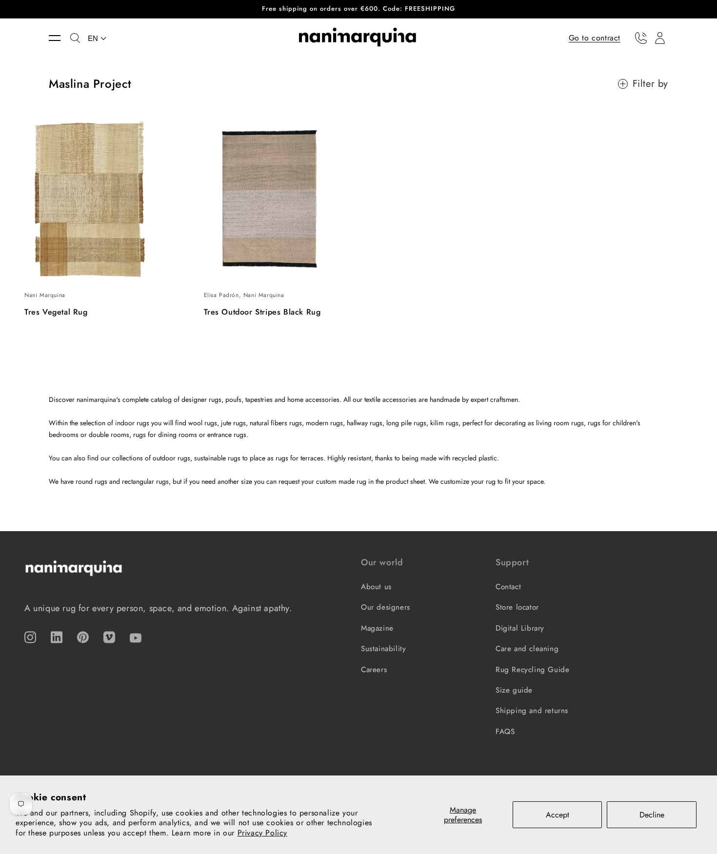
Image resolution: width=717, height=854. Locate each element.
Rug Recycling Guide (532, 669)
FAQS (505, 731)
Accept (557, 814)
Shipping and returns (532, 710)
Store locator (517, 607)
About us (376, 586)
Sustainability (383, 648)
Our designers (385, 607)
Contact (508, 586)
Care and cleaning (527, 648)
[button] (59, 38)
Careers (374, 669)
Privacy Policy (262, 832)
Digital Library (520, 628)
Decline (651, 814)
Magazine (377, 628)
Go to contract (594, 37)
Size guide (514, 690)
